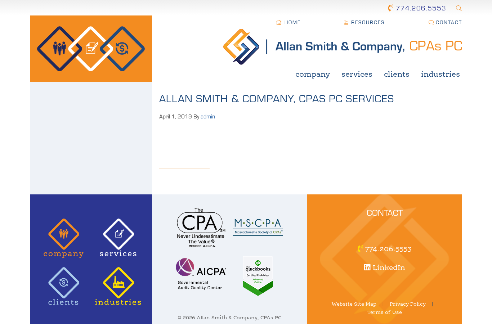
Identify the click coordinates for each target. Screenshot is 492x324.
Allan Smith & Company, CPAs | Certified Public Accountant (91, 48)
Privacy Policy (408, 304)
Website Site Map (354, 304)
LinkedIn (388, 268)
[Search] (458, 8)
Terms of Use (384, 312)
